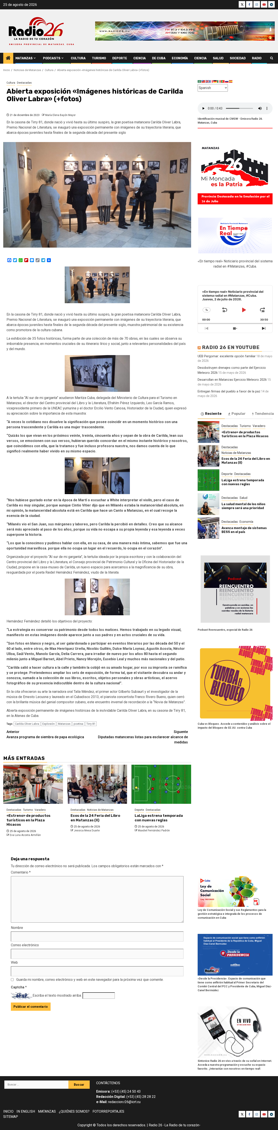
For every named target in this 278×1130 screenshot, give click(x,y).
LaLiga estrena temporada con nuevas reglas (159, 818)
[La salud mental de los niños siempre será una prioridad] (208, 504)
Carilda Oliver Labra (27, 723)
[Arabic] (200, 81)
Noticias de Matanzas (100, 809)
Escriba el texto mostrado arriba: (57, 995)
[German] (215, 81)
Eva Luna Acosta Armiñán (25, 835)
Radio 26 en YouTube (231, 347)
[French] (211, 81)
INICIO (8, 1111)
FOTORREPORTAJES (108, 1111)
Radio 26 (155, 1125)
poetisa (78, 723)
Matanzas (24, 58)
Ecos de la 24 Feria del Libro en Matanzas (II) (95, 818)
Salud (218, 58)
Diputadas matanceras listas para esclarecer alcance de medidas (143, 737)
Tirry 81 (90, 723)
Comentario (21, 872)
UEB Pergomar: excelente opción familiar (227, 356)
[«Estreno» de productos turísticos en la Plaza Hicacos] (33, 784)
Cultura (78, 58)
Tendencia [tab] (264, 414)
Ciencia (139, 58)
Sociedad (238, 58)
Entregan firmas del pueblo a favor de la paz (229, 391)
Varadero (40, 809)
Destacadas (24, 82)
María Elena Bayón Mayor (60, 115)
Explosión (48, 723)
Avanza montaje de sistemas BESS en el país (244, 530)
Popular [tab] (239, 414)
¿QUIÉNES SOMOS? (74, 1111)
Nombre (17, 928)
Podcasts (51, 58)
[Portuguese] (223, 81)
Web (14, 962)
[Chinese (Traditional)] (203, 81)
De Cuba (158, 58)
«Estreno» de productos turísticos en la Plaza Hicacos (28, 820)
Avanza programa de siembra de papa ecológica (45, 734)
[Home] (8, 58)
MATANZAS (47, 1111)
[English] (207, 81)
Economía (180, 58)
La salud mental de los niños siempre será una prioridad (243, 506)
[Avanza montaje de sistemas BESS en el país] (208, 528)
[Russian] (227, 81)
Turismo (99, 58)
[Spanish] (231, 81)
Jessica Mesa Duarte (87, 830)
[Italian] (219, 81)
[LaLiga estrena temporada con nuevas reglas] (161, 784)
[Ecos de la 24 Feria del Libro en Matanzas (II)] (97, 784)
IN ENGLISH (26, 1111)
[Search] (271, 58)
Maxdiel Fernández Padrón (154, 830)
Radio (256, 58)
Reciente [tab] (213, 414)
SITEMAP (10, 1117)
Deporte (119, 58)
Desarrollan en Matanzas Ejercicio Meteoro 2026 (232, 380)
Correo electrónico (25, 945)
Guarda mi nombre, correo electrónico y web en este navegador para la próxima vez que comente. (90, 980)
